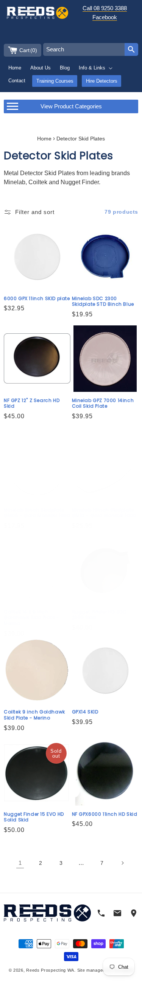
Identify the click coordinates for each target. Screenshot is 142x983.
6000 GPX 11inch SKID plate (37, 299)
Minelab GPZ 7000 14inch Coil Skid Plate (103, 403)
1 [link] (20, 863)
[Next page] (122, 863)
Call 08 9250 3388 (105, 8)
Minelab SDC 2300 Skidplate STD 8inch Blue (103, 301)
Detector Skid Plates (80, 139)
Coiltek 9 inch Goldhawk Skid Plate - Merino (34, 715)
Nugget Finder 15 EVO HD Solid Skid (34, 817)
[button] (95, 67)
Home (44, 139)
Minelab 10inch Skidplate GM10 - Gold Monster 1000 (104, 513)
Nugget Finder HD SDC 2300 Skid (99, 615)
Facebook (104, 17)
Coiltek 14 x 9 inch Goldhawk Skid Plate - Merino (31, 618)
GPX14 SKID (85, 712)
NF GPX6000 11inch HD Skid (104, 814)
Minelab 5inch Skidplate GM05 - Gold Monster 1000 (37, 513)
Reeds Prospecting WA (50, 970)
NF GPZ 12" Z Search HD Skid (31, 403)
